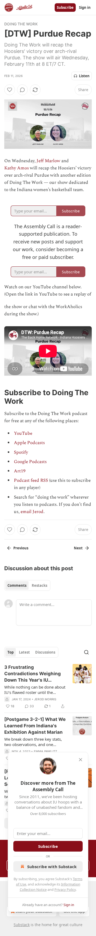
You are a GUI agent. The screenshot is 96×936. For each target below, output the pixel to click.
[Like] (9, 89)
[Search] (86, 652)
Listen (84, 75)
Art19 (20, 471)
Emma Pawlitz (45, 751)
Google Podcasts (30, 461)
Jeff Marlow (48, 160)
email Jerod (32, 511)
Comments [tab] (16, 585)
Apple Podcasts (29, 442)
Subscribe (65, 7)
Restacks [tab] (39, 585)
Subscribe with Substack (52, 866)
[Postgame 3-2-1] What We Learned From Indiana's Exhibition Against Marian (35, 726)
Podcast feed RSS (31, 480)
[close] (80, 759)
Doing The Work (21, 24)
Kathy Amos (16, 168)
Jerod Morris (45, 699)
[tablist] (27, 585)
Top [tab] (10, 652)
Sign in (85, 7)
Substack (22, 924)
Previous (20, 548)
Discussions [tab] (45, 652)
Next (78, 548)
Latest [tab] (24, 652)
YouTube (23, 433)
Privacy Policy (65, 889)
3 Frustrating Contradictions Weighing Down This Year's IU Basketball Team (32, 674)
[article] (48, 686)
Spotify (21, 452)
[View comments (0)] (22, 89)
